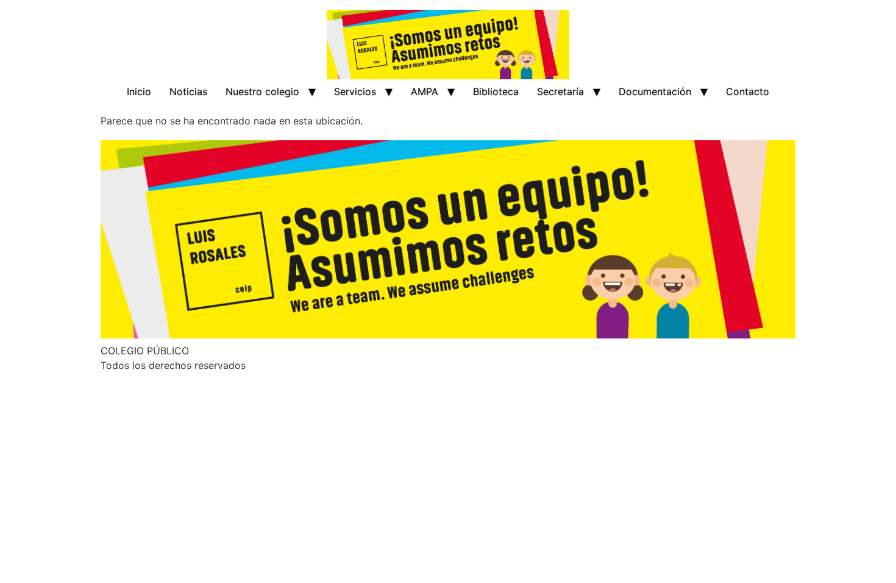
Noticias (188, 91)
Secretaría (560, 91)
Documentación (655, 91)
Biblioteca (496, 91)
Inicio (139, 91)
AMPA (424, 91)
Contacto (747, 91)
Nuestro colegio (262, 91)
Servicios (355, 91)
